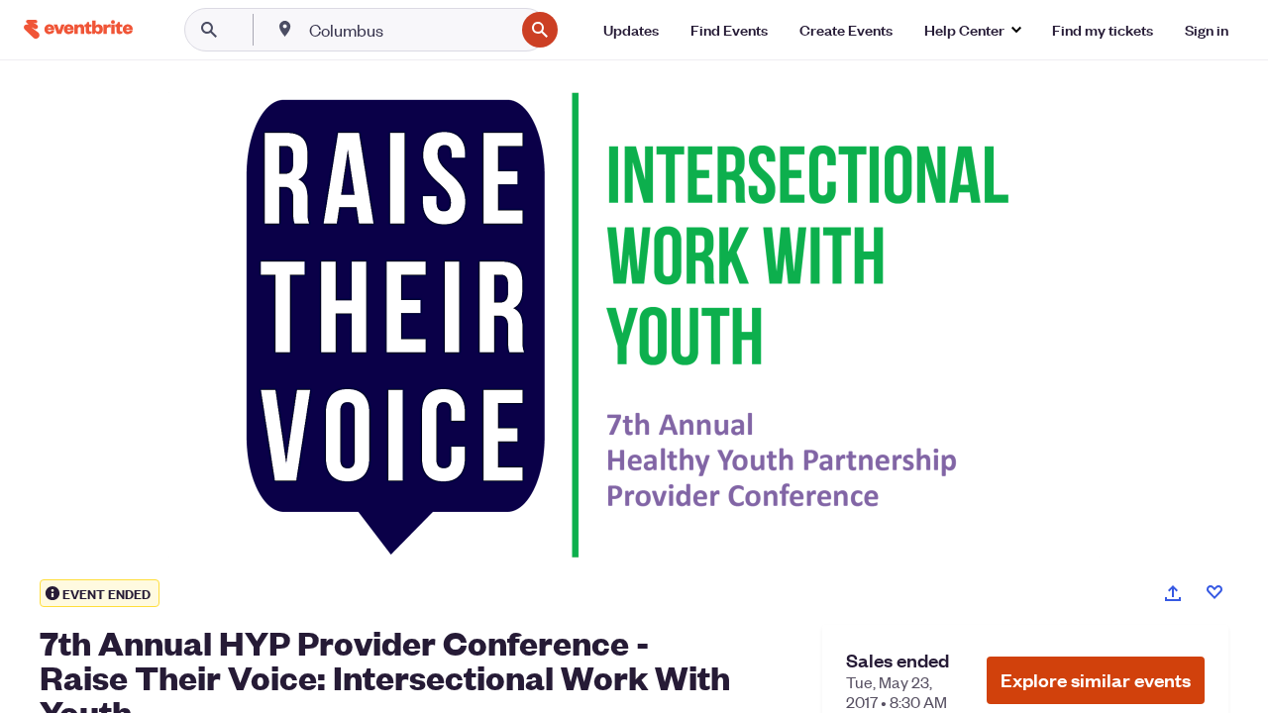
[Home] (78, 29)
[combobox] (409, 29)
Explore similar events (1096, 679)
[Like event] (1214, 592)
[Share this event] (1173, 593)
